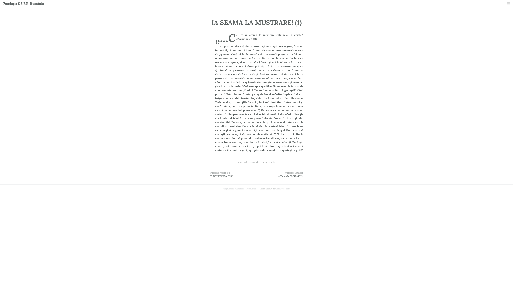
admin (272, 162)
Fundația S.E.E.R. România (23, 4)
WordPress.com (282, 189)
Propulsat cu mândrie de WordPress (239, 189)
